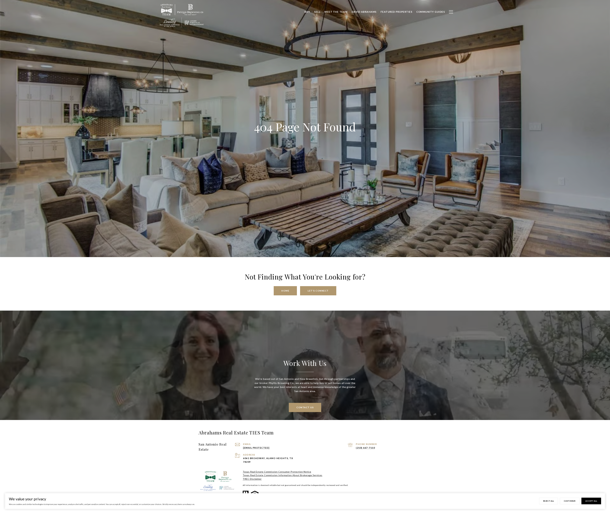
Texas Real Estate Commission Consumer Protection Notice (277, 471)
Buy (307, 11)
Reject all (548, 501)
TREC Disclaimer (252, 478)
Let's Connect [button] (318, 290)
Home (285, 290)
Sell (317, 11)
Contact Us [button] (305, 407)
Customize (570, 501)
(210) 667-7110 (365, 447)
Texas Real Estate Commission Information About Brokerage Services (282, 475)
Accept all (591, 501)
